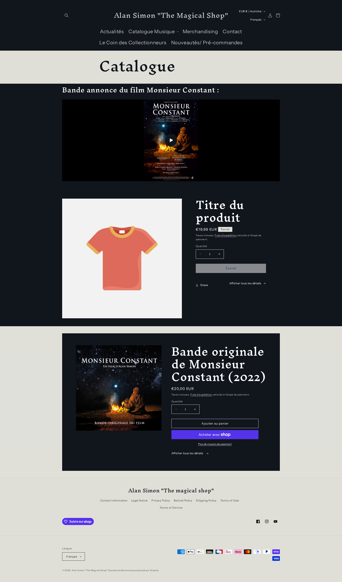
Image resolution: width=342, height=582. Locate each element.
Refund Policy (183, 500)
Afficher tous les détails (187, 453)
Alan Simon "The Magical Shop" (89, 570)
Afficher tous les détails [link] (245, 283)
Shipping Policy (206, 500)
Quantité (201, 246)
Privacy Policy (160, 500)
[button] (66, 15)
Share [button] (204, 285)
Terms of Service (171, 507)
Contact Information (113, 500)
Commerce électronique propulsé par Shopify (133, 570)
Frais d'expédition (226, 235)
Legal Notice (139, 500)
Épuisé (231, 268)
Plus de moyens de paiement (215, 444)
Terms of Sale (229, 500)
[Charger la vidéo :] (171, 140)
